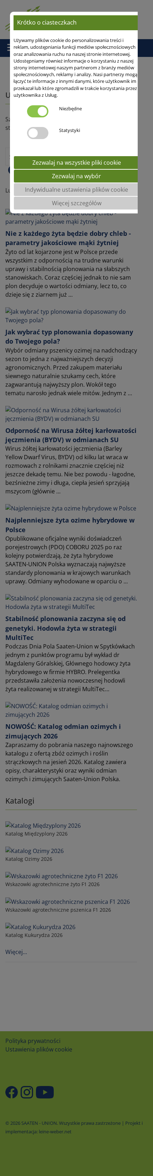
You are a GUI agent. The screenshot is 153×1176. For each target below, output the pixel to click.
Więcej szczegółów (76, 203)
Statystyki (69, 130)
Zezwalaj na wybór (76, 176)
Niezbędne (70, 108)
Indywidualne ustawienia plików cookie (76, 190)
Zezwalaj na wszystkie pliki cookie (76, 162)
